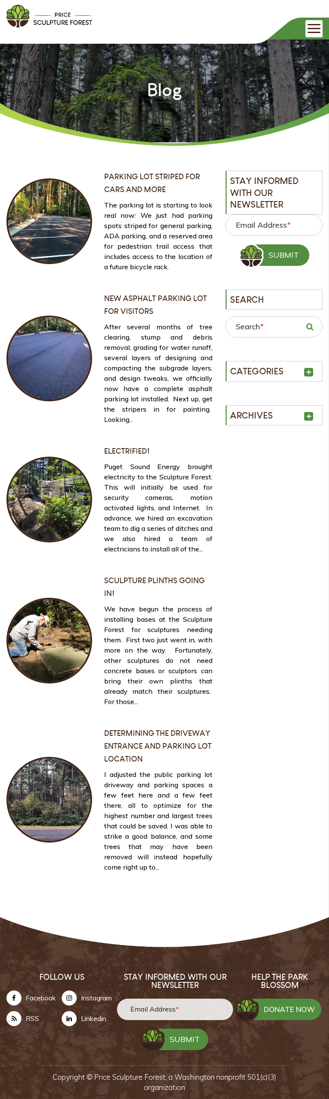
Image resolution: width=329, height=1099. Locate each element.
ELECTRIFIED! (127, 451)
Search (249, 326)
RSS (32, 1018)
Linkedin (93, 1018)
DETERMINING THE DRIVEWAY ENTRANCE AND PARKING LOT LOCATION (158, 746)
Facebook (41, 998)
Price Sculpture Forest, (131, 1076)
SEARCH (309, 326)
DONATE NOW (289, 1009)
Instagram (96, 998)
